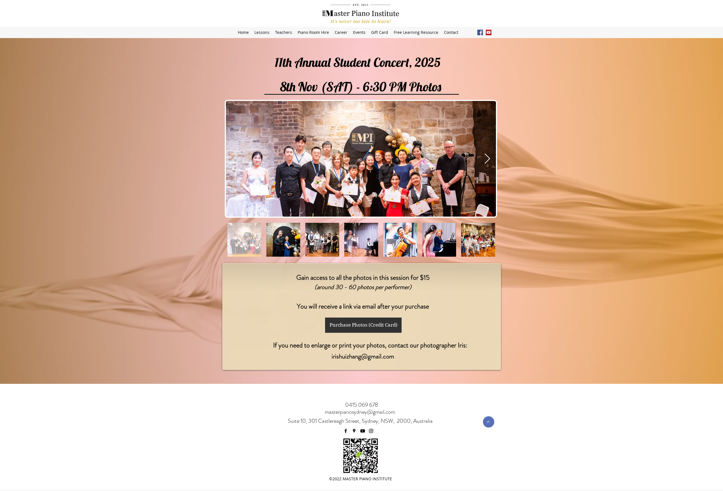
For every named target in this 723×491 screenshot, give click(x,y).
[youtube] (488, 32)
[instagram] (371, 431)
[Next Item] (487, 158)
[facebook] (480, 32)
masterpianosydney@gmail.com (360, 412)
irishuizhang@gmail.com (363, 356)
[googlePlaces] (354, 431)
